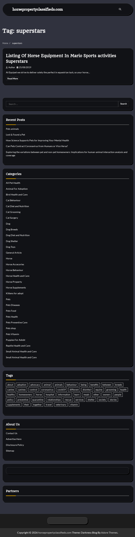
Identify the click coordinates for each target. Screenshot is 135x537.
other (96, 394)
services (79, 399)
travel (49, 404)
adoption (21, 384)
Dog (8, 223)
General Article (14, 252)
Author (11, 67)
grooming (111, 389)
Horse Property (14, 282)
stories (113, 399)
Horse (9, 258)
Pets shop (11, 328)
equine (98, 389)
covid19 (61, 389)
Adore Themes (109, 532)
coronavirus (47, 389)
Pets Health (12, 316)
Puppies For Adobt (15, 340)
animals (59, 384)
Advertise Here (13, 439)
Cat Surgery (12, 217)
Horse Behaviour (14, 270)
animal (47, 384)
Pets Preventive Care (16, 322)
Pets (8, 299)
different (74, 389)
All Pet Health (13, 183)
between (106, 384)
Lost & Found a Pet (15, 134)
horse (39, 394)
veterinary (61, 404)
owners (106, 394)
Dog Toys (10, 247)
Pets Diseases (13, 305)
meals (86, 394)
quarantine (37, 399)
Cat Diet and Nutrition (17, 206)
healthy (11, 394)
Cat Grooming (13, 212)
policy (10, 399)
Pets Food (11, 310)
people (117, 394)
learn (77, 394)
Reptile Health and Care (18, 345)
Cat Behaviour (13, 200)
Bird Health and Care (16, 194)
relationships (54, 399)
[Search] (120, 9)
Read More (12, 78)
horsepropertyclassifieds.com (38, 9)
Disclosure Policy (15, 445)
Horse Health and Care (17, 276)
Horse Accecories (15, 264)
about (10, 384)
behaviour (72, 384)
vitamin (74, 404)
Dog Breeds (12, 229)
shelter (91, 399)
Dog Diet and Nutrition (18, 235)
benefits (94, 384)
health (123, 389)
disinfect (87, 389)
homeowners (25, 394)
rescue (68, 399)
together (37, 404)
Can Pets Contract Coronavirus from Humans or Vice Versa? (37, 146)
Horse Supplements (16, 287)
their (26, 404)
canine (10, 389)
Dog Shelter (12, 241)
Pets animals (12, 129)
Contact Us (11, 433)
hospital (50, 394)
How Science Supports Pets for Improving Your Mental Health (37, 140)
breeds (118, 384)
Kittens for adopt (14, 293)
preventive (22, 399)
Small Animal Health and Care (21, 351)
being (83, 384)
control (33, 389)
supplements (13, 404)
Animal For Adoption (17, 189)
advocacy (35, 384)
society (102, 399)
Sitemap (10, 450)
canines (22, 389)
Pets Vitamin (12, 334)
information (64, 394)
